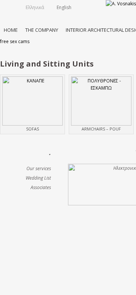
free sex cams (14, 41)
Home (11, 29)
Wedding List (38, 178)
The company (41, 29)
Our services (38, 168)
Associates (41, 187)
